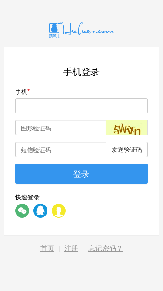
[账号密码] (59, 211)
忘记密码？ (105, 248)
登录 (81, 173)
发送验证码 (127, 149)
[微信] (22, 211)
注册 (71, 248)
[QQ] (40, 211)
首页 (47, 248)
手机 (21, 91)
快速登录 (27, 196)
